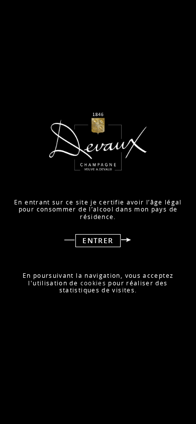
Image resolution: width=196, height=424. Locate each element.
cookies (93, 283)
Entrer (97, 240)
